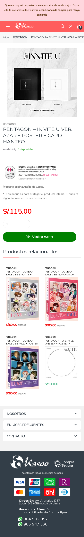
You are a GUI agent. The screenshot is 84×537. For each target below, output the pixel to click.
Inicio (6, 37)
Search (62, 26)
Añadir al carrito (42, 236)
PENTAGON (20, 37)
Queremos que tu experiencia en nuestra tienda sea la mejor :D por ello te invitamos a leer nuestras (42, 10)
